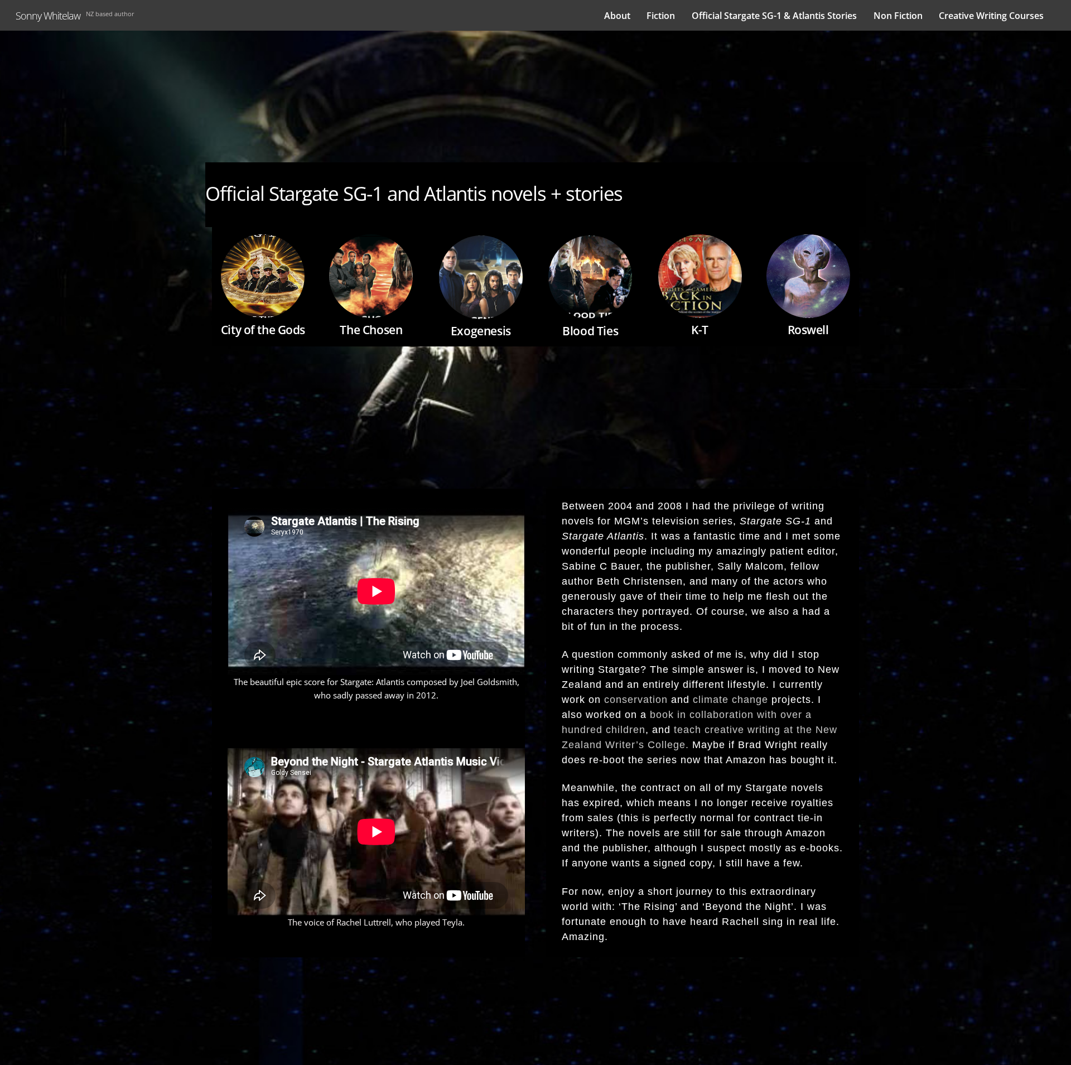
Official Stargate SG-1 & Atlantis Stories (774, 15)
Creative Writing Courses (991, 15)
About (617, 15)
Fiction (661, 15)
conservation (637, 699)
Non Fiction (898, 15)
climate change (730, 699)
